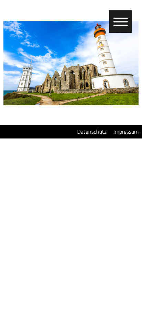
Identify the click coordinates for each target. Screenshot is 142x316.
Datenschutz (91, 131)
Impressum (126, 131)
